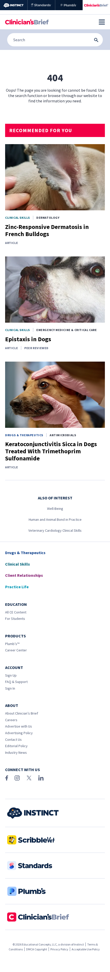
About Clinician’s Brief (21, 713)
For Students (15, 618)
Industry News (16, 752)
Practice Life (17, 586)
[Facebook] (6, 778)
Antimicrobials (63, 435)
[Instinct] (13, 5)
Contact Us (13, 739)
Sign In (10, 688)
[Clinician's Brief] (96, 5)
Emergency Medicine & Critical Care (66, 330)
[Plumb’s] (69, 5)
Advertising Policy (19, 733)
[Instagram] (17, 778)
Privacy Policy (59, 949)
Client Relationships (24, 575)
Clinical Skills (17, 218)
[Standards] (41, 5)
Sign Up (11, 675)
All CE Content (15, 612)
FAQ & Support (16, 681)
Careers (11, 720)
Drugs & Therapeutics (24, 435)
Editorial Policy (16, 746)
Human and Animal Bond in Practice (55, 519)
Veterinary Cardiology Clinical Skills (55, 530)
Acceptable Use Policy (86, 949)
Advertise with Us (18, 726)
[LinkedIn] (40, 778)
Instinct (79, 944)
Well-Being (55, 508)
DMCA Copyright (36, 949)
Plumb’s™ (12, 643)
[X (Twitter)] (29, 778)
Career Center (16, 650)
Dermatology (48, 218)
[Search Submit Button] (96, 40)
